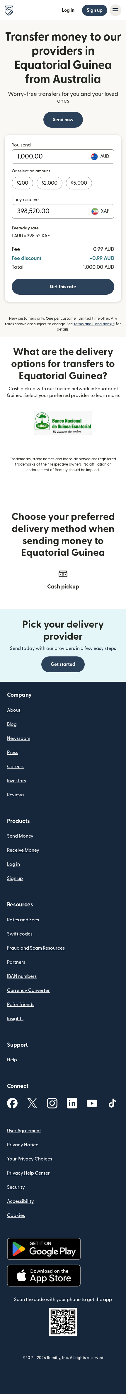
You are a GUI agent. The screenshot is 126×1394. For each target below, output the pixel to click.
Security (16, 1187)
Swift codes (20, 934)
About (14, 710)
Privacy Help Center (28, 1173)
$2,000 (49, 183)
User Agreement (24, 1130)
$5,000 (79, 183)
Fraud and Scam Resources (36, 948)
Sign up (95, 10)
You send (21, 145)
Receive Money (23, 850)
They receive (25, 199)
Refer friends (20, 1004)
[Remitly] (9, 11)
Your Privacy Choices (29, 1159)
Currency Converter (28, 990)
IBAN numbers (22, 976)
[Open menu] (115, 10)
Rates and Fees (23, 920)
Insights (15, 1018)
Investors (16, 780)
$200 (22, 183)
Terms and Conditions (94, 324)
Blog (12, 724)
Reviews (15, 795)
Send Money (20, 836)
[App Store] (44, 1276)
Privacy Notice (22, 1145)
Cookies (16, 1215)
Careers (15, 766)
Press (12, 752)
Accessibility (20, 1201)
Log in (68, 10)
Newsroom (18, 738)
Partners (16, 962)
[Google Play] (44, 1249)
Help (12, 1060)
